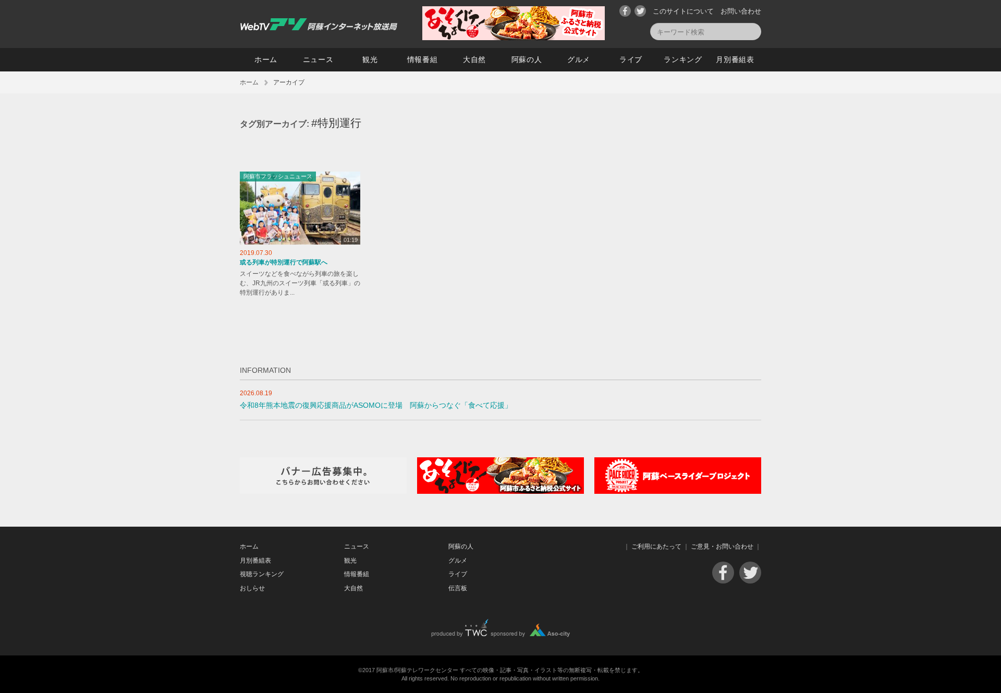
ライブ (630, 59)
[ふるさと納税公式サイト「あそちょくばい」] (500, 491)
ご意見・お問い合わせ (722, 546)
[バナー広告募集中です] (323, 491)
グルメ (578, 59)
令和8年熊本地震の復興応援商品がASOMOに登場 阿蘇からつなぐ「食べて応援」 (376, 405)
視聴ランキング (262, 574)
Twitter (640, 11)
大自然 (474, 59)
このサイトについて (683, 11)
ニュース (318, 59)
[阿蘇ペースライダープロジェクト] (677, 491)
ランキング (683, 59)
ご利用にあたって (656, 546)
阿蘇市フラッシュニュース (277, 176)
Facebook (625, 11)
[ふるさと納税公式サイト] (513, 38)
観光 (369, 59)
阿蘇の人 (526, 59)
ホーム (265, 59)
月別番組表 (735, 59)
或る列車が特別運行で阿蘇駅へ (283, 262)
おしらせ (252, 588)
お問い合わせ (741, 11)
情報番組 (422, 59)
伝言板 (457, 588)
